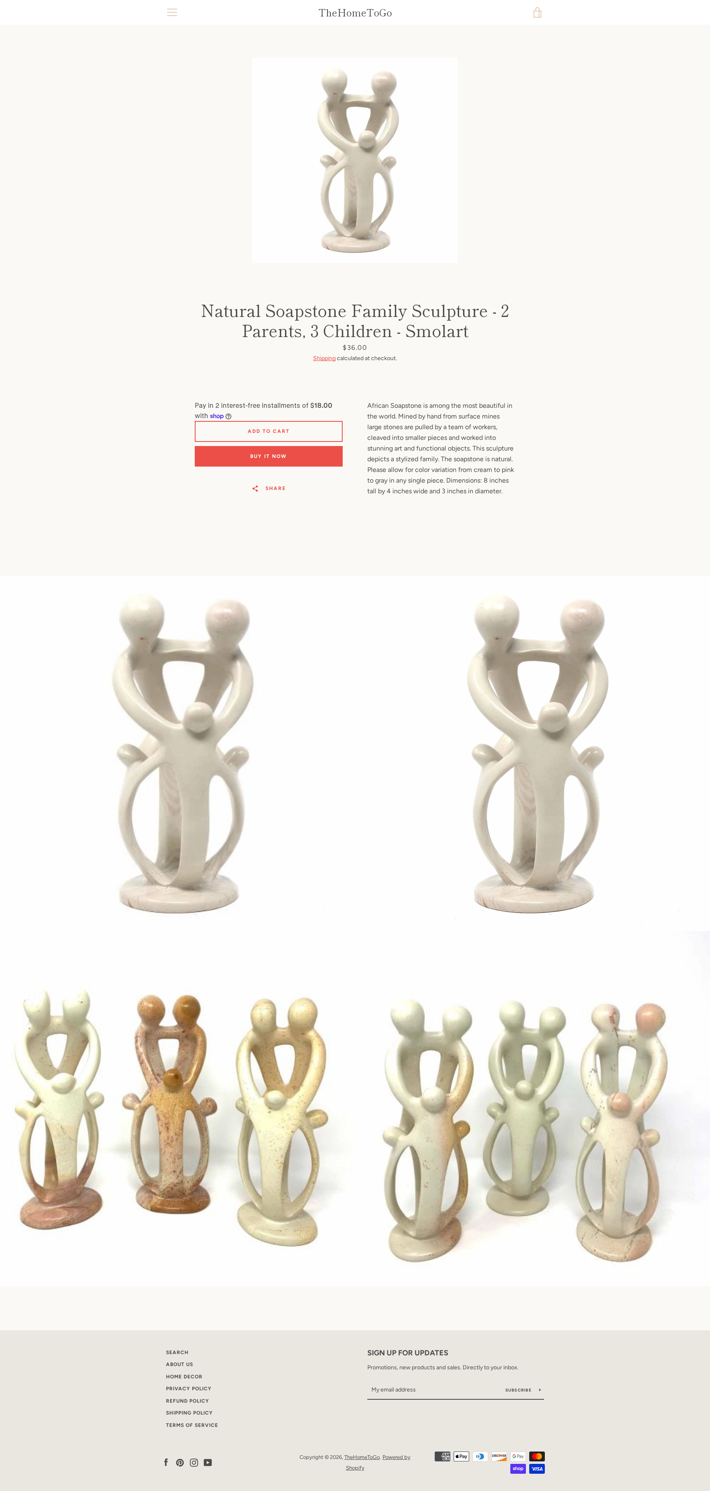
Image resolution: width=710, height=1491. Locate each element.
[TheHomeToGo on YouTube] (208, 1462)
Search (177, 1352)
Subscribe (519, 1390)
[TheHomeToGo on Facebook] (166, 1462)
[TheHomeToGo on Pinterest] (180, 1462)
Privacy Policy (189, 1389)
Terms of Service (192, 1425)
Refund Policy (187, 1401)
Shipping (324, 358)
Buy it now (268, 456)
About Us (179, 1364)
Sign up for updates (407, 1352)
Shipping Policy (189, 1413)
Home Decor (184, 1377)
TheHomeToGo (355, 12)
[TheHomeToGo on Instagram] (194, 1462)
